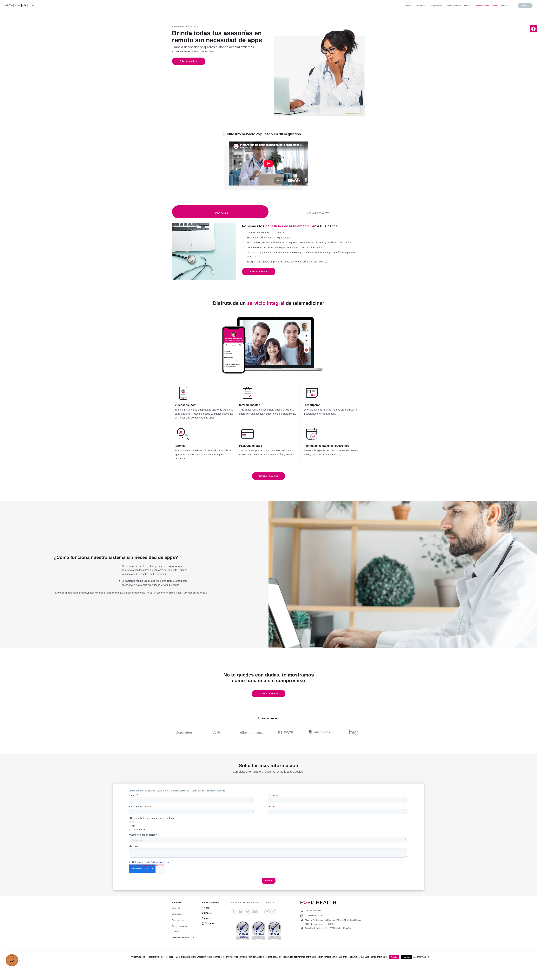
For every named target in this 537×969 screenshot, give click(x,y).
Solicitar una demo (188, 61)
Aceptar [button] (394, 957)
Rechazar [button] (406, 957)
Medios (504, 6)
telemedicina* (191, 26)
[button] (533, 28)
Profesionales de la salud (486, 6)
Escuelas (410, 6)
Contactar (525, 5)
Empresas (421, 6)
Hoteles (467, 6)
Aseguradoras (436, 6)
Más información (421, 957)
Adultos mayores (453, 6)
